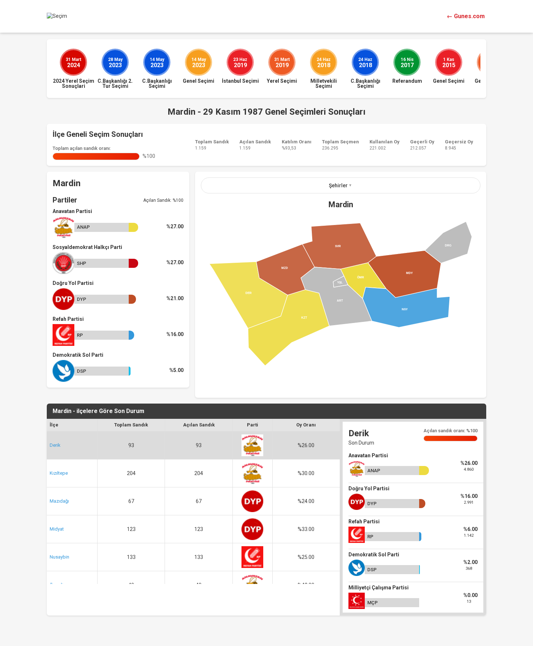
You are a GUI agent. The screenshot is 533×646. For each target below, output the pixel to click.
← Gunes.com (466, 16)
